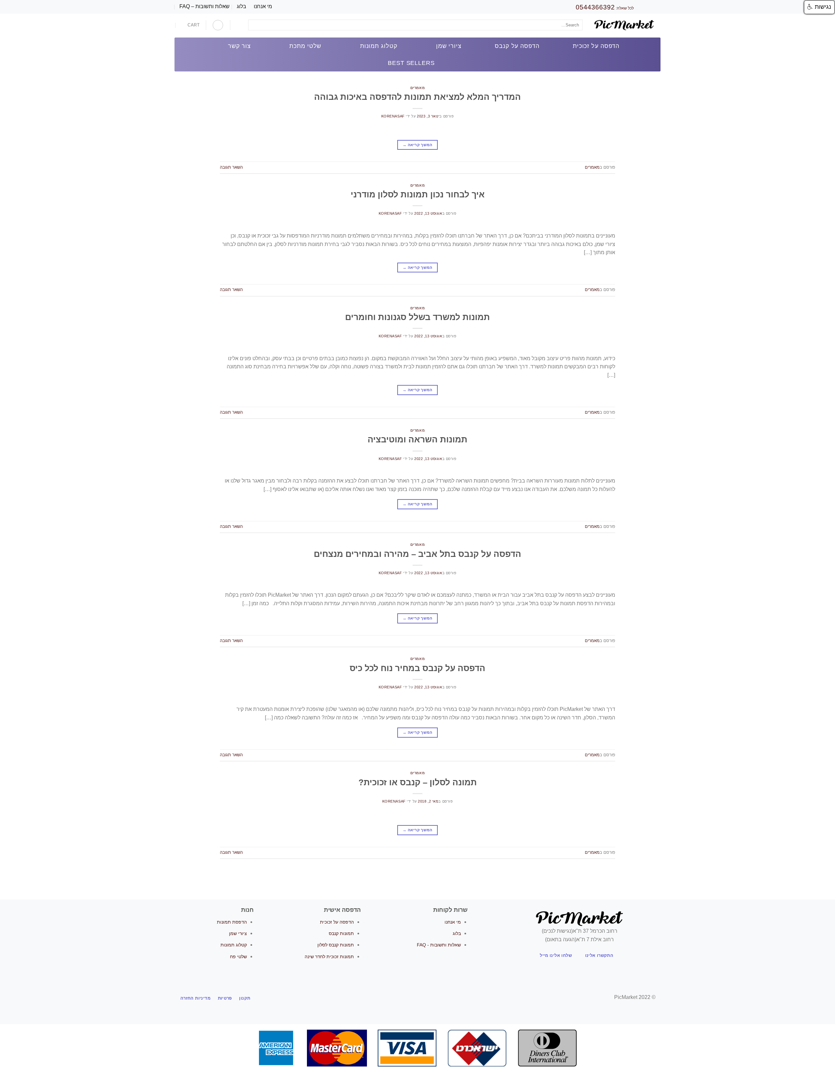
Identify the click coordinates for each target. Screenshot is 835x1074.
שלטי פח (238, 956)
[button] (819, 7)
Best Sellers (411, 63)
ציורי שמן (449, 46)
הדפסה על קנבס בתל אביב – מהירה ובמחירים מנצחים (417, 554)
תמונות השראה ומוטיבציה (417, 439)
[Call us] (405, 998)
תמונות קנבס (341, 933)
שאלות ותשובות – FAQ (204, 6)
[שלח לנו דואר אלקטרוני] (413, 998)
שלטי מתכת (305, 46)
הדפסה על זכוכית (596, 46)
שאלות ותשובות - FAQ (439, 944)
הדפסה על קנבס (517, 46)
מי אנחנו (263, 6)
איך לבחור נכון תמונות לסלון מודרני (418, 194)
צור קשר (239, 46)
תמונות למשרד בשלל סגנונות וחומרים (417, 317)
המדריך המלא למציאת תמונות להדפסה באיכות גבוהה (417, 96)
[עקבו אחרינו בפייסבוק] (429, 998)
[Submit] (254, 25)
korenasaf (393, 116)
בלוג (241, 6)
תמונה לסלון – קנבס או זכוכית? (417, 782)
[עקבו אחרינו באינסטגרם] (421, 998)
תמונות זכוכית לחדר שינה (329, 956)
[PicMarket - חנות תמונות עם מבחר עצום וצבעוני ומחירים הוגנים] (624, 26)
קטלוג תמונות (379, 46)
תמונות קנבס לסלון (335, 944)
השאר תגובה (231, 167)
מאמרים (417, 88)
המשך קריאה (417, 145)
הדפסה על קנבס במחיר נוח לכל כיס (417, 668)
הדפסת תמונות (232, 922)
